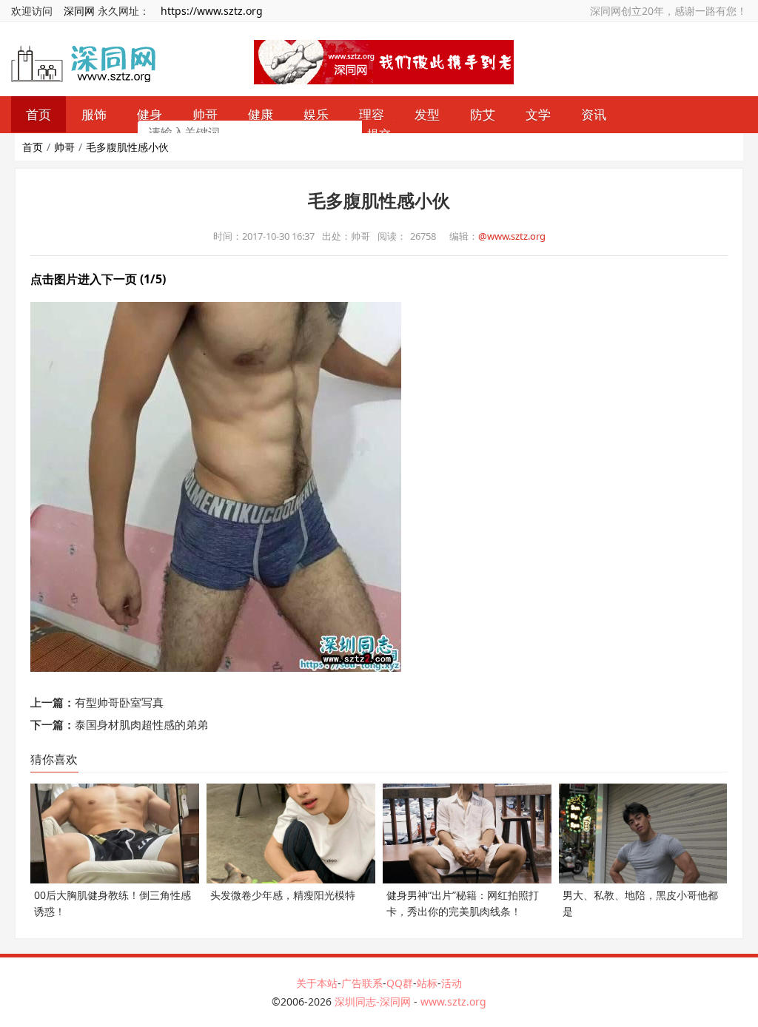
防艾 (482, 114)
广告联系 (362, 983)
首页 (32, 147)
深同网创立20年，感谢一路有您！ (668, 11)
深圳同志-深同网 (374, 1001)
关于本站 (317, 983)
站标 (427, 983)
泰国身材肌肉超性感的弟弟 (141, 724)
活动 (451, 983)
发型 (427, 114)
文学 (538, 114)
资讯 (593, 114)
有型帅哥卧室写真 (119, 702)
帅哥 (64, 147)
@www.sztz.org (512, 236)
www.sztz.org (453, 1001)
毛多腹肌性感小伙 (127, 147)
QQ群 (399, 983)
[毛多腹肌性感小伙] (215, 485)
